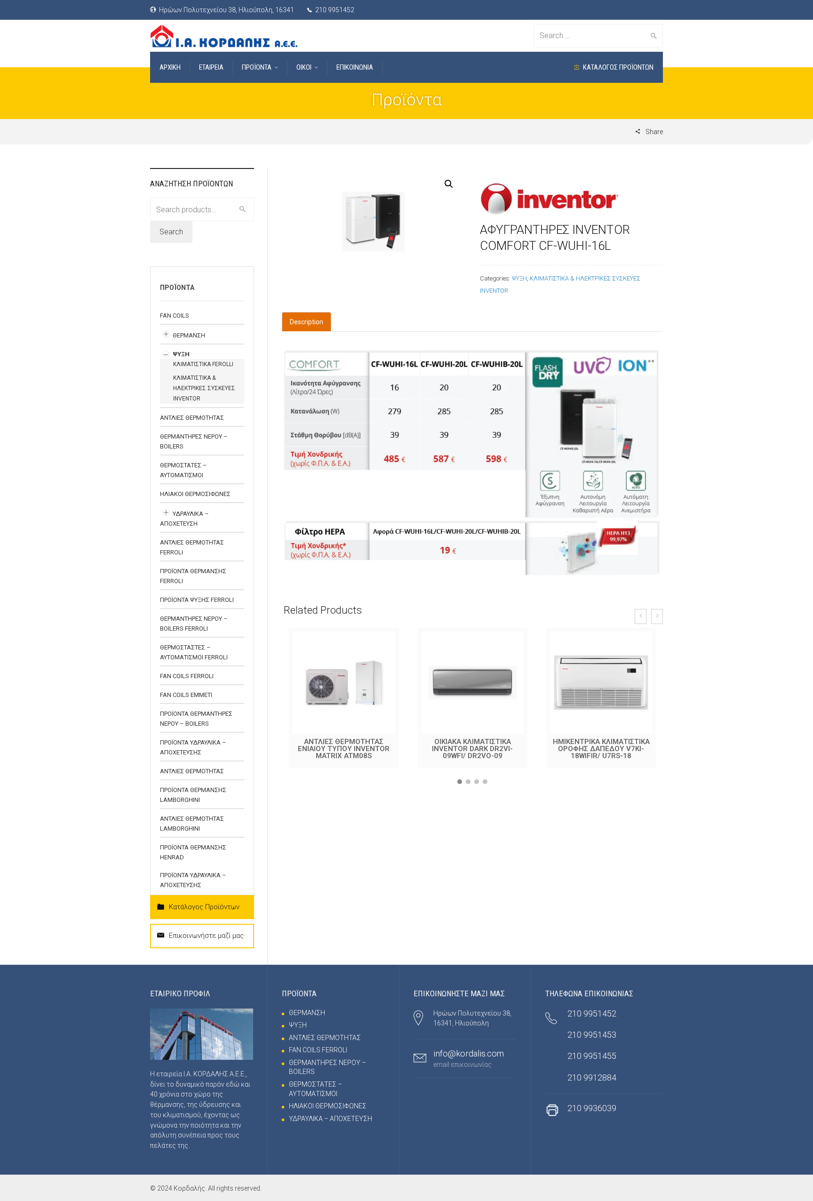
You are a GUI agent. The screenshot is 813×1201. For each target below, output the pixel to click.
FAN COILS (174, 315)
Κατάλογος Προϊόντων (204, 907)
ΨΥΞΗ (519, 278)
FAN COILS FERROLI (187, 676)
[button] (459, 781)
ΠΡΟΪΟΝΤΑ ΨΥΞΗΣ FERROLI (197, 599)
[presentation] (640, 616)
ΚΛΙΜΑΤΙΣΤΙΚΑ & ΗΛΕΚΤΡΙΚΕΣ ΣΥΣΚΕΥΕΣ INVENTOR (204, 388)
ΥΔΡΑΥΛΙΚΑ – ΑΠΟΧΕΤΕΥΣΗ (330, 1118)
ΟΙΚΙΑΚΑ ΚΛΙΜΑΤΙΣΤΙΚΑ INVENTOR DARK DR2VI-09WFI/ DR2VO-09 (343, 748)
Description (306, 322)
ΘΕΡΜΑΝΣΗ (189, 335)
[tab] (306, 322)
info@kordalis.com (468, 1053)
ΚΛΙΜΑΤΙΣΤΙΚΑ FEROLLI (203, 364)
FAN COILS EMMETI (186, 694)
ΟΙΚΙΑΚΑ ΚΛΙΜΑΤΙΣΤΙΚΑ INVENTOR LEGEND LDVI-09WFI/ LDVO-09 (601, 748)
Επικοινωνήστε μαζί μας (206, 935)
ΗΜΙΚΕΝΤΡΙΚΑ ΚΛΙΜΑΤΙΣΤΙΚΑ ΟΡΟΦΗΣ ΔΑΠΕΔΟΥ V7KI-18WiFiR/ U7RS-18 (472, 748)
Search (171, 231)
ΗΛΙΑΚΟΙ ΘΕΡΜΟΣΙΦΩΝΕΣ (195, 493)
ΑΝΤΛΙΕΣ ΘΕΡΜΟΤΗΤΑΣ (192, 417)
